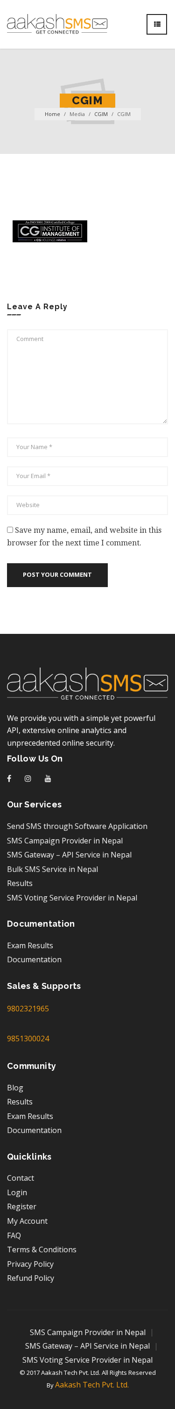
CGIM (101, 113)
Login (17, 1192)
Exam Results (30, 945)
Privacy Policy (30, 1264)
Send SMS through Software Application (77, 826)
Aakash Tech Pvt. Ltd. (92, 1385)
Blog (15, 1087)
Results (20, 883)
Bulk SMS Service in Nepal (52, 869)
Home (52, 113)
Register (21, 1206)
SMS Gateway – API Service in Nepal (69, 855)
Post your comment (57, 574)
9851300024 (28, 1038)
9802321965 (28, 1008)
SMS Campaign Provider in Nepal (65, 840)
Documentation (34, 959)
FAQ (14, 1235)
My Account (27, 1221)
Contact (20, 1178)
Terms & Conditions (42, 1249)
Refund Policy (30, 1278)
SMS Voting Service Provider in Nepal (72, 898)
